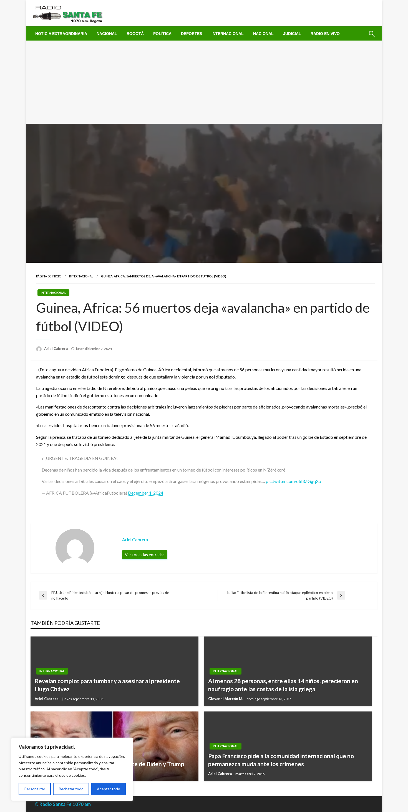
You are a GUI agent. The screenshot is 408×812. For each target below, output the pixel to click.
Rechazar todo (71, 788)
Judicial (292, 33)
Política (162, 33)
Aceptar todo (108, 788)
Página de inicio (48, 276)
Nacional (107, 33)
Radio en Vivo (325, 33)
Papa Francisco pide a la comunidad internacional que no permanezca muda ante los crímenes (281, 759)
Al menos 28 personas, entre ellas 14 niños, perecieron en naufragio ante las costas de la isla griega (283, 684)
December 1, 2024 (145, 492)
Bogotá (135, 33)
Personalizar (34, 788)
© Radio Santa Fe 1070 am (63, 804)
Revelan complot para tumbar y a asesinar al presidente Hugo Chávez (107, 684)
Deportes (191, 33)
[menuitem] (61, 34)
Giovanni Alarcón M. (226, 698)
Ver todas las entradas (145, 554)
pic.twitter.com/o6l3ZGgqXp (293, 481)
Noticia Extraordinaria (61, 33)
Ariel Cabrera (56, 348)
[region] (72, 769)
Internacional (227, 33)
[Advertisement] (204, 82)
